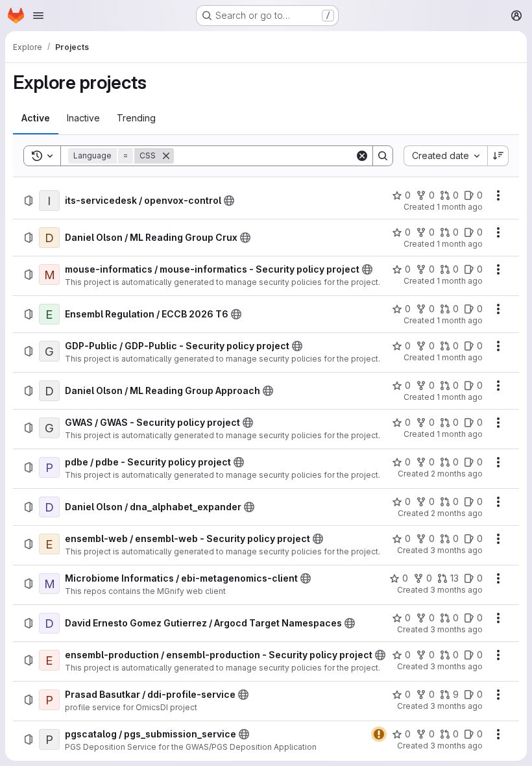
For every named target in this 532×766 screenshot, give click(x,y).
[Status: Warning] (379, 734)
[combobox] (445, 155)
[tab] (35, 118)
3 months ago (456, 550)
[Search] (382, 155)
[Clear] (362, 156)
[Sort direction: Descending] (498, 155)
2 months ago (457, 473)
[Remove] (166, 156)
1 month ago (460, 207)
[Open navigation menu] (38, 15)
